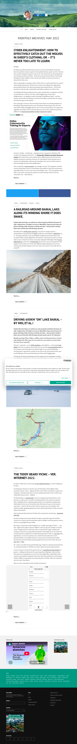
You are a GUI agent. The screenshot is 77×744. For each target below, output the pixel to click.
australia (26, 675)
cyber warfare (61, 675)
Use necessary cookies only (16, 382)
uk (7, 683)
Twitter (38, 15)
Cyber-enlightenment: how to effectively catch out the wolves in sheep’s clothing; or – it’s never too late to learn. (38, 55)
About (6, 1)
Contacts (36, 1)
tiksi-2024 (55, 681)
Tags (31, 1)
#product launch (18, 44)
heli (28, 677)
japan (59, 677)
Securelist (53, 702)
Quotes (11, 1)
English (71, 1)
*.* (21, 29)
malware (33, 679)
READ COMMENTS (20, 183)
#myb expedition (23, 203)
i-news (37, 677)
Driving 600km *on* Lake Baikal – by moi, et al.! (38, 321)
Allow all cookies (60, 382)
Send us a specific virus (56, 695)
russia (36, 681)
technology (48, 681)
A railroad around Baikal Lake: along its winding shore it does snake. (37, 212)
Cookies (52, 705)
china (45, 675)
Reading (23, 1)
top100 (60, 681)
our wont (57, 534)
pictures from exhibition (13, 681)
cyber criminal (52, 675)
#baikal (16, 203)
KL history (9, 679)
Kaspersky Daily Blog (55, 700)
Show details (64, 378)
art (22, 675)
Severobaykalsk (53, 347)
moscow (39, 679)
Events (32, 29)
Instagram (41, 15)
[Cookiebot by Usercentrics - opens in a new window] (64, 361)
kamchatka (65, 677)
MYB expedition (36, 345)
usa (10, 683)
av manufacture (35, 675)
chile (41, 675)
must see (51, 679)
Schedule (17, 1)
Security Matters (41, 29)
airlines (13, 675)
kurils (14, 679)
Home (2, 1)
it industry (54, 677)
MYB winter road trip (30, 231)
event (67, 675)
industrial (43, 677)
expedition (9, 677)
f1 (14, 677)
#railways (31, 203)
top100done (66, 681)
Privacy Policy (54, 692)
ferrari (24, 677)
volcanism (15, 683)
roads (31, 681)
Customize (37, 382)
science (41, 681)
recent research (29, 166)
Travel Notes (52, 29)
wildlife (22, 683)
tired (35, 233)
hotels (32, 677)
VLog (27, 1)
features (18, 677)
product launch (24, 681)
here (29, 107)
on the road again (59, 679)
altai (18, 675)
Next (67, 607)
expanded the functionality (51, 550)
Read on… (17, 296)
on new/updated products (42, 484)
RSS (33, 739)
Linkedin (43, 15)
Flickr (29, 739)
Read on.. (16, 177)
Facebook (35, 15)
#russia (37, 203)
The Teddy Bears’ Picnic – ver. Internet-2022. (35, 476)
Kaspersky (52, 697)
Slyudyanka (34, 242)
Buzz (26, 29)
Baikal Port (57, 233)
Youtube (24, 739)
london (27, 679)
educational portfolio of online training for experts (37, 112)
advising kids (29, 498)
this (15, 542)
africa (8, 675)
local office (21, 679)
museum (45, 679)
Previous (10, 607)
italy (48, 677)
